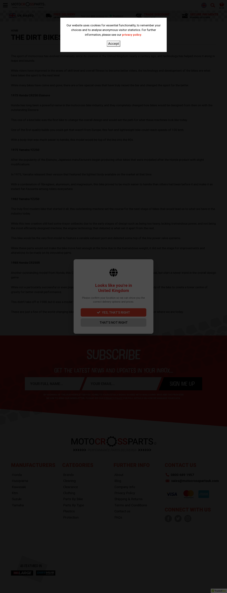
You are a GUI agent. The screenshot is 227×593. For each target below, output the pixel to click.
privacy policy (131, 34)
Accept (113, 43)
